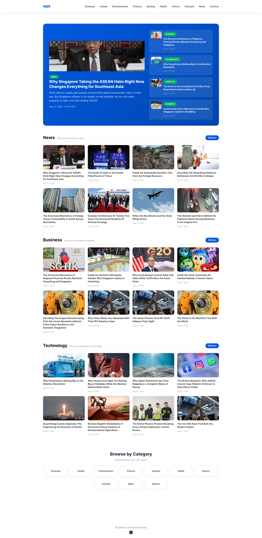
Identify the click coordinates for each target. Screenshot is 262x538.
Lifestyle (189, 6)
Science (214, 6)
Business (90, 6)
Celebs (103, 6)
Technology (172, 59)
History (176, 6)
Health (163, 6)
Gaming (150, 6)
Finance (137, 6)
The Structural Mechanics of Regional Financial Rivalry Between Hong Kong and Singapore (184, 41)
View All (212, 138)
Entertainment (120, 6)
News (202, 6)
